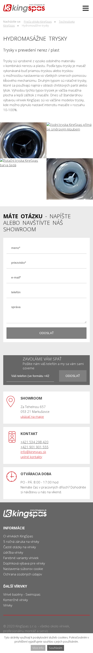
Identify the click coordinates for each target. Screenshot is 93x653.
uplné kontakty (31, 457)
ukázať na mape (32, 416)
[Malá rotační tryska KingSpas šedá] (69, 179)
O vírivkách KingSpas (18, 536)
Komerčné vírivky (15, 600)
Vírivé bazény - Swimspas (21, 594)
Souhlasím (55, 648)
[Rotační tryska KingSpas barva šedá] (23, 179)
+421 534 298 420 (34, 442)
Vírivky (7, 605)
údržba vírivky (13, 552)
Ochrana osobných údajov (22, 574)
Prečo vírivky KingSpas (38, 21)
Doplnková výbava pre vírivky (24, 563)
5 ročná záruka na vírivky (21, 541)
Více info (38, 648)
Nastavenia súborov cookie (23, 568)
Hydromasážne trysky (35, 25)
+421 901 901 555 (34, 447)
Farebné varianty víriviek (20, 558)
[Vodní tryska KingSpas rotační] (23, 140)
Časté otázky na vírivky (19, 547)
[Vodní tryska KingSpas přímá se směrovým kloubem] (69, 140)
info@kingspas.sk (33, 452)
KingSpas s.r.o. (26, 626)
